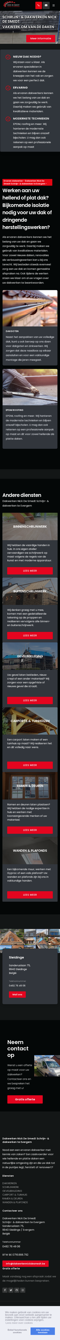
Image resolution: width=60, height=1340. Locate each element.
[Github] (16, 1290)
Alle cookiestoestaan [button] (42, 1331)
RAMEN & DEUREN (12, 1198)
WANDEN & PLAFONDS (15, 1202)
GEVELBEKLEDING (12, 1191)
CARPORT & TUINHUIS (14, 1195)
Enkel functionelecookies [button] (17, 1331)
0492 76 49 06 (17, 985)
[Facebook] (5, 1290)
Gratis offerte (25, 1099)
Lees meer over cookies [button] (19, 1323)
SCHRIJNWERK (10, 1187)
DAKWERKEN (9, 1183)
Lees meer (30, 571)
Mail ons (17, 994)
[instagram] (22, 1290)
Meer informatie (40, 38)
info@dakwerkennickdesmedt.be (25, 1263)
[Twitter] (10, 1290)
